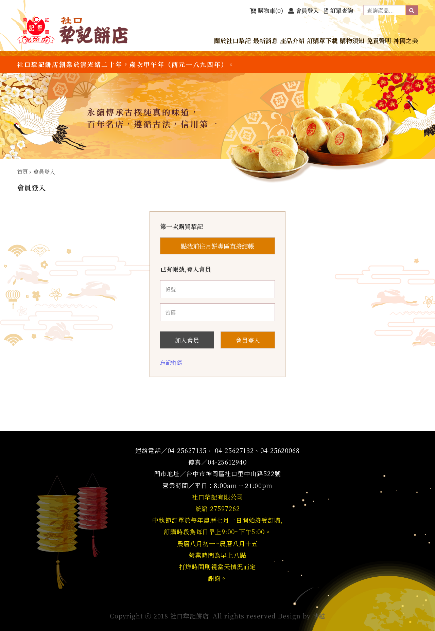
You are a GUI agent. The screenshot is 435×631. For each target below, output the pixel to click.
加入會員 (187, 340)
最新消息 (265, 40)
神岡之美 (406, 40)
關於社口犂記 (232, 40)
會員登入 (248, 340)
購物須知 (352, 40)
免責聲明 (379, 40)
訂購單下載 (322, 40)
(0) (270, 10)
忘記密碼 (171, 362)
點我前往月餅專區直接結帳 (217, 245)
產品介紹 (292, 40)
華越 (318, 615)
